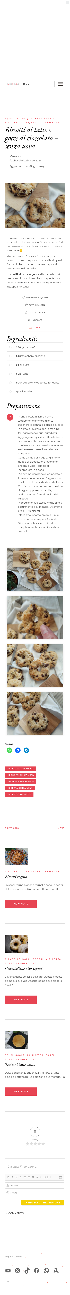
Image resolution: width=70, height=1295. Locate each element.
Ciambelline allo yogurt (24, 968)
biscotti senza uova (21, 775)
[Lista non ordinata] (29, 1177)
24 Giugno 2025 (17, 119)
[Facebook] (37, 1270)
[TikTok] (27, 1270)
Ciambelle (13, 959)
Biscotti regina (16, 876)
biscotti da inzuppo (20, 769)
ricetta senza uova (20, 788)
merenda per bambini (21, 781)
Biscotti (12, 123)
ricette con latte (19, 794)
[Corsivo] (12, 1177)
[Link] (41, 1177)
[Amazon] (56, 1270)
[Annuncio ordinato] (24, 1177)
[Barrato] (20, 1177)
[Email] (8, 1281)
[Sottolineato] (16, 1177)
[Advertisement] (35, 37)
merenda (22, 282)
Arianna (43, 119)
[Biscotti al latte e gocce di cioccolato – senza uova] (35, 569)
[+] (49, 1177)
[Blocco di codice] (37, 1177)
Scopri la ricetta (45, 123)
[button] (67, 3)
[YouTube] (8, 1270)
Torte (50, 1055)
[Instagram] (17, 1270)
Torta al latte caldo (20, 1064)
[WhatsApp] (46, 1270)
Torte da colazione (20, 963)
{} (45, 1177)
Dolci (25, 123)
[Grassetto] (8, 1177)
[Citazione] (33, 1177)
